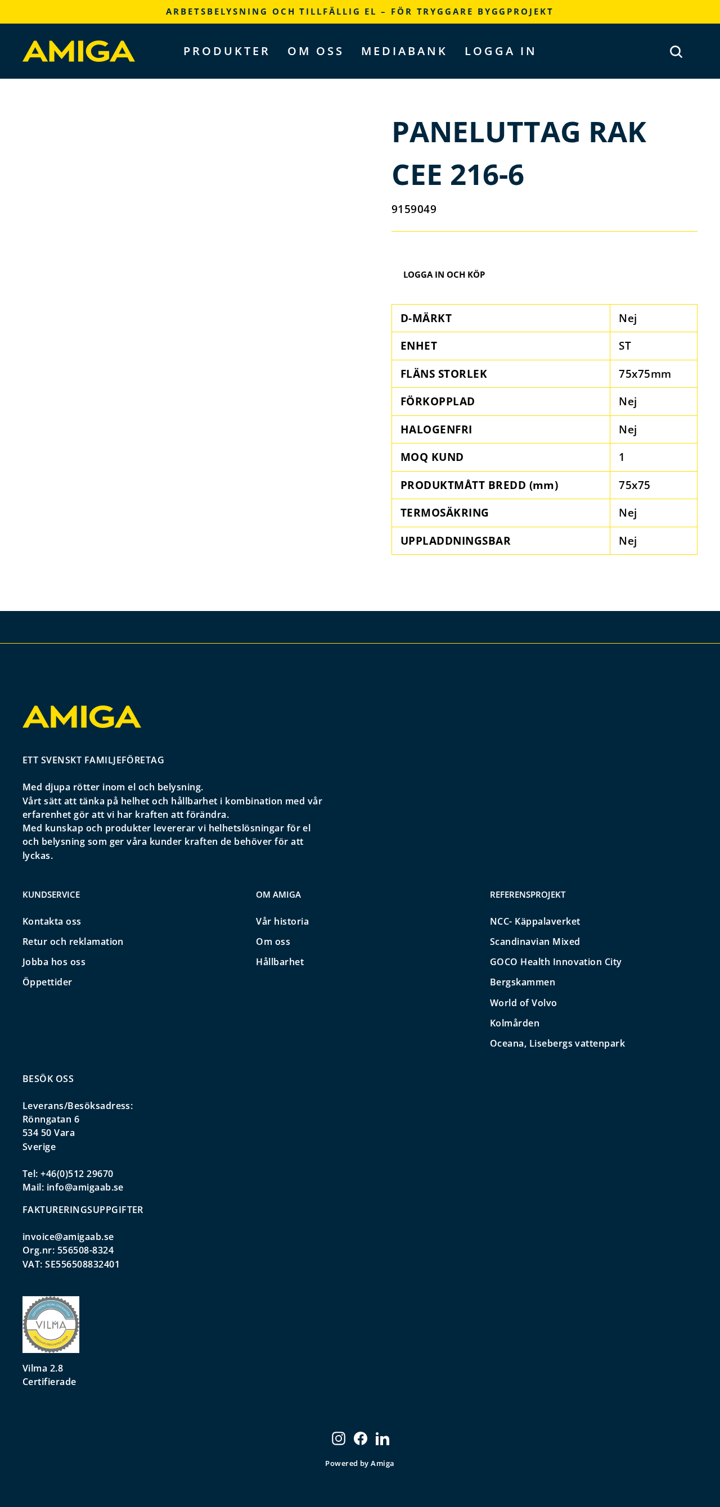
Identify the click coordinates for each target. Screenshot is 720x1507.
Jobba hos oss (54, 962)
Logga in (501, 50)
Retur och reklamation (73, 941)
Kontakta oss (52, 921)
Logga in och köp (444, 274)
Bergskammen (522, 982)
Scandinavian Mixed (535, 941)
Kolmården (514, 1023)
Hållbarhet (280, 962)
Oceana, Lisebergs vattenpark (557, 1043)
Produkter (227, 50)
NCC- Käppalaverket (535, 921)
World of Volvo (523, 1003)
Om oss (315, 50)
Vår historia (282, 921)
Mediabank (404, 50)
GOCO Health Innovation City (556, 962)
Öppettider (47, 982)
